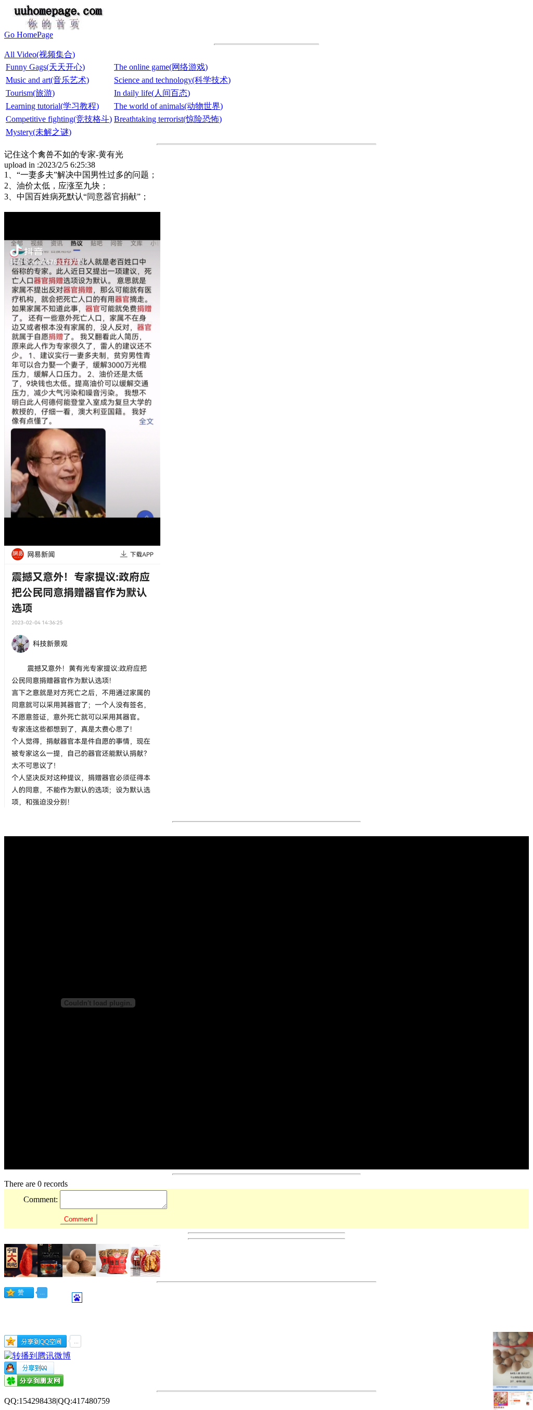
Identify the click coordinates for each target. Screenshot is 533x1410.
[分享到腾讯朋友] (34, 1383)
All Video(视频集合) (39, 54)
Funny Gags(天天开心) (45, 66)
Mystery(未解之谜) (38, 132)
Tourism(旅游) (30, 93)
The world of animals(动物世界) (168, 106)
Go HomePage (28, 34)
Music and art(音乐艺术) (47, 79)
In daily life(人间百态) (152, 93)
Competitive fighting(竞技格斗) (59, 119)
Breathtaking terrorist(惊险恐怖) (168, 119)
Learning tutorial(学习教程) (52, 106)
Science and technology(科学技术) (172, 79)
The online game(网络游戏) (161, 66)
